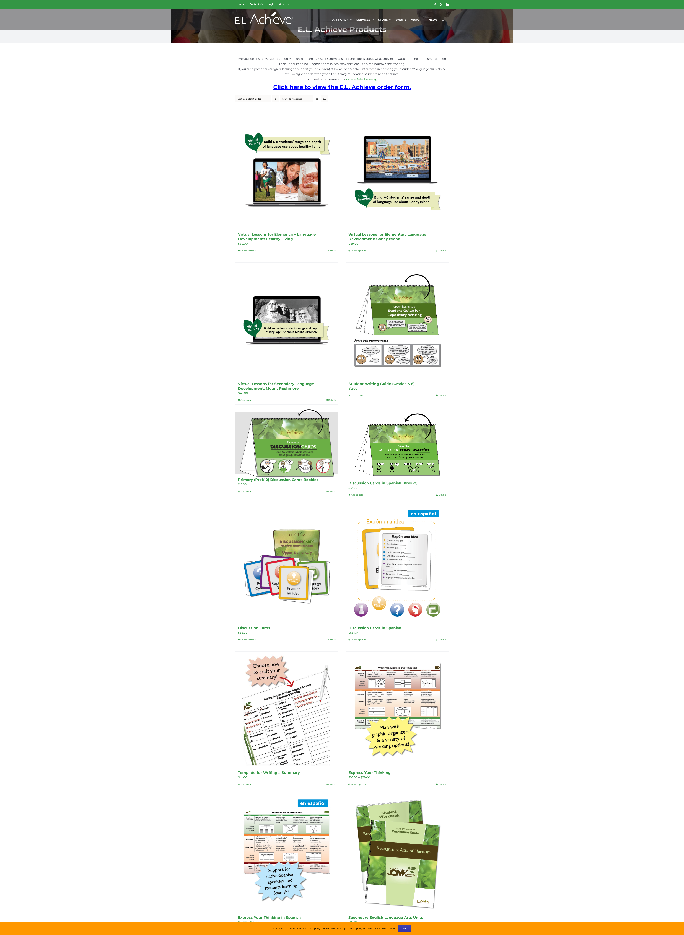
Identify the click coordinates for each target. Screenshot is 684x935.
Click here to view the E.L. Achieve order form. (342, 87)
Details (332, 250)
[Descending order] (275, 98)
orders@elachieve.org (361, 79)
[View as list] (324, 98)
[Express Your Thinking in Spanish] (286, 854)
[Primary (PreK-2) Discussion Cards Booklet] (286, 443)
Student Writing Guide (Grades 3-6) (381, 384)
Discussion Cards (254, 628)
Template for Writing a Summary (269, 773)
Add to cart (357, 395)
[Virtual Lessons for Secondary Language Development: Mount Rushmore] (286, 320)
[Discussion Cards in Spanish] (397, 564)
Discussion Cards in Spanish (374, 628)
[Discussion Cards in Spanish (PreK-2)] (397, 444)
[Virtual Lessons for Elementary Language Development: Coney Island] (397, 171)
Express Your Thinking (369, 773)
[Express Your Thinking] (397, 709)
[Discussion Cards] (286, 564)
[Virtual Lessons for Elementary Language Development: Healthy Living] (286, 171)
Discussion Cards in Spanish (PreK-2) (383, 483)
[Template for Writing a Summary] (286, 709)
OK (404, 928)
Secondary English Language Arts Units (385, 917)
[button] (443, 19)
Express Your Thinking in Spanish (269, 917)
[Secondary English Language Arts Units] (397, 854)
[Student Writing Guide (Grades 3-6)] (397, 320)
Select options (248, 250)
